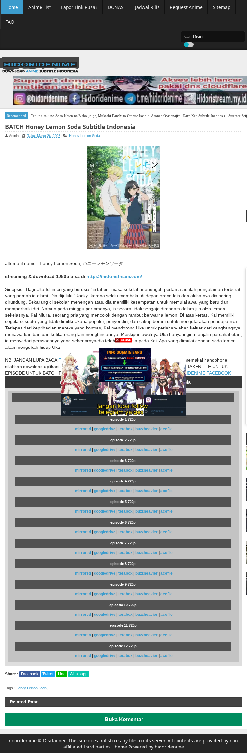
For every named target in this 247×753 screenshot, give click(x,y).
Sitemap (222, 7)
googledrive (105, 429)
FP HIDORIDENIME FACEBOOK (198, 373)
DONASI (116, 7)
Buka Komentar (124, 719)
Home (11, 7)
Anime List (39, 7)
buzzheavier (147, 429)
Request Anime (186, 7)
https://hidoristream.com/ (114, 276)
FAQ (9, 22)
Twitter (48, 674)
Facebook (29, 674)
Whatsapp (78, 674)
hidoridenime (22, 741)
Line (62, 674)
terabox (125, 429)
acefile (166, 429)
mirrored (83, 429)
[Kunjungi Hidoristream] (123, 381)
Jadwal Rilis (147, 7)
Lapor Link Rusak (79, 7)
